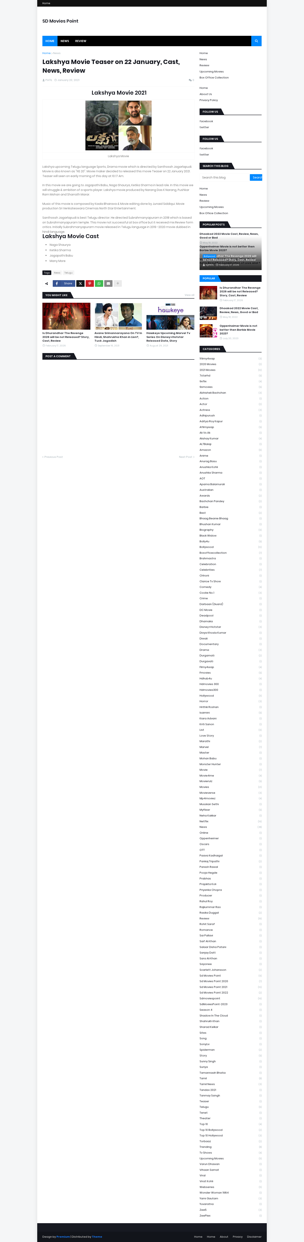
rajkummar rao (231, 907)
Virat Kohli (231, 1181)
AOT (231, 478)
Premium (63, 1237)
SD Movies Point (60, 21)
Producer (231, 895)
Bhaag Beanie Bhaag (231, 518)
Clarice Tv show (231, 581)
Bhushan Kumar (231, 524)
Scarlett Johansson (231, 970)
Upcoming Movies (212, 72)
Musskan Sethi (231, 804)
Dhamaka (231, 621)
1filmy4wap (231, 359)
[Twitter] (80, 283)
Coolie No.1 (231, 593)
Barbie (231, 507)
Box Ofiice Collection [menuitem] (214, 213)
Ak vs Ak (231, 433)
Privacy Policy (209, 100)
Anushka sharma (231, 473)
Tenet (231, 1113)
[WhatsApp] (99, 283)
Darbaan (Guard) (231, 604)
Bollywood (231, 547)
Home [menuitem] (49, 41)
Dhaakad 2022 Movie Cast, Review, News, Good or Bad (239, 310)
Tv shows (231, 1153)
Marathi (231, 741)
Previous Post (53, 457)
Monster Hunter (231, 764)
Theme (97, 1237)
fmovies (231, 673)
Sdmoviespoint (231, 998)
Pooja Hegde (231, 873)
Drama (231, 650)
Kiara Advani (231, 718)
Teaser (231, 1101)
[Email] (108, 283)
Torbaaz (231, 1141)
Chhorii (231, 576)
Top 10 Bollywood (231, 1130)
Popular (209, 278)
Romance (231, 930)
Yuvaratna (231, 1204)
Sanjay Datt (231, 953)
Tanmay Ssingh (231, 1095)
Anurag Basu (231, 461)
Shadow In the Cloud (231, 1016)
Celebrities (231, 570)
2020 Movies (231, 364)
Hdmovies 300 (231, 684)
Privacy (238, 1237)
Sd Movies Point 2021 (231, 987)
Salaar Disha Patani (231, 947)
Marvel (231, 747)
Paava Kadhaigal (231, 855)
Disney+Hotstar (231, 627)
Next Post (185, 457)
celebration (231, 564)
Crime (231, 598)
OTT (231, 850)
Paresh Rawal (231, 867)
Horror (231, 701)
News (57, 53)
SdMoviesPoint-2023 (231, 1004)
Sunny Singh (231, 1061)
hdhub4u (231, 678)
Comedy (231, 587)
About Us (206, 94)
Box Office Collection (214, 78)
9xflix (231, 381)
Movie (231, 770)
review (231, 918)
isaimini (231, 713)
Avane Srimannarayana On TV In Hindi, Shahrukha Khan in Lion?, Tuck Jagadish (118, 336)
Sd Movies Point (231, 976)
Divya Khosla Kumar (231, 633)
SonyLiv (231, 1044)
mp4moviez (231, 798)
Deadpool (231, 615)
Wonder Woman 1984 (231, 1193)
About (224, 1237)
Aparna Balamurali (231, 484)
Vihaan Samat (231, 1170)
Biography (231, 530)
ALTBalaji (231, 444)
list (231, 730)
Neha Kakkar (231, 816)
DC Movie (231, 610)
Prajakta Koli (231, 884)
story (231, 1056)
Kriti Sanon (231, 724)
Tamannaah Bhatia (231, 1073)
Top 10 (231, 1124)
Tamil (231, 1078)
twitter (204, 127)
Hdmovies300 (231, 690)
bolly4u (231, 541)
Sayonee (231, 964)
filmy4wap (231, 667)
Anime (231, 456)
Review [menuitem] (80, 41)
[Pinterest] (90, 283)
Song (231, 1038)
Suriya (231, 1067)
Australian (231, 490)
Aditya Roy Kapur (231, 421)
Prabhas (231, 878)
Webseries (231, 1187)
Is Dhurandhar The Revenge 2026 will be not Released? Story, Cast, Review (65, 336)
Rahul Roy (231, 901)
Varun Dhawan (231, 1164)
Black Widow (231, 536)
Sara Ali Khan (231, 958)
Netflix (231, 821)
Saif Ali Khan (231, 941)
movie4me (231, 776)
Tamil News (231, 1084)
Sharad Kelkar (231, 1027)
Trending (231, 1147)
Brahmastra (231, 558)
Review (204, 65)
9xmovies (231, 387)
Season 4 (231, 1010)
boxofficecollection (231, 553)
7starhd (231, 375)
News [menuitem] (65, 41)
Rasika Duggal (231, 913)
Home (46, 3)
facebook (206, 121)
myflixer (231, 810)
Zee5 (231, 1210)
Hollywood (231, 696)
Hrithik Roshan (231, 707)
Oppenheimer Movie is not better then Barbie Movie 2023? (238, 329)
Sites (231, 1033)
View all (189, 295)
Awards (231, 496)
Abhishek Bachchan (231, 393)
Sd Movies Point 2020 (231, 981)
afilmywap (231, 427)
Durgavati (231, 661)
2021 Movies (231, 370)
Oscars (231, 844)
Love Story (231, 736)
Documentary (231, 644)
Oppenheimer (231, 838)
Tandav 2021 (231, 1090)
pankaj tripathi (231, 861)
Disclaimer (254, 1237)
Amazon (231, 450)
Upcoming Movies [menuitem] (212, 207)
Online (231, 833)
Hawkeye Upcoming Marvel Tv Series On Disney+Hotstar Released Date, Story (168, 336)
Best (231, 513)
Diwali (231, 638)
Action (231, 398)
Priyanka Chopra (231, 890)
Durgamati (231, 655)
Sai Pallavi (231, 935)
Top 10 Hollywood (231, 1135)
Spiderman (231, 1050)
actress (231, 410)
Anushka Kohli (231, 467)
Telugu (69, 272)
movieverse (231, 793)
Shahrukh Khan (231, 1021)
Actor (231, 404)
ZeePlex (231, 1216)
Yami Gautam (231, 1198)
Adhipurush (231, 415)
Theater (231, 1118)
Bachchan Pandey (231, 501)
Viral (231, 1175)
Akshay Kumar (231, 438)
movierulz (231, 781)
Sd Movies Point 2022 (231, 993)
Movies (231, 787)
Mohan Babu (231, 758)
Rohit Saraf (231, 924)
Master (231, 753)
